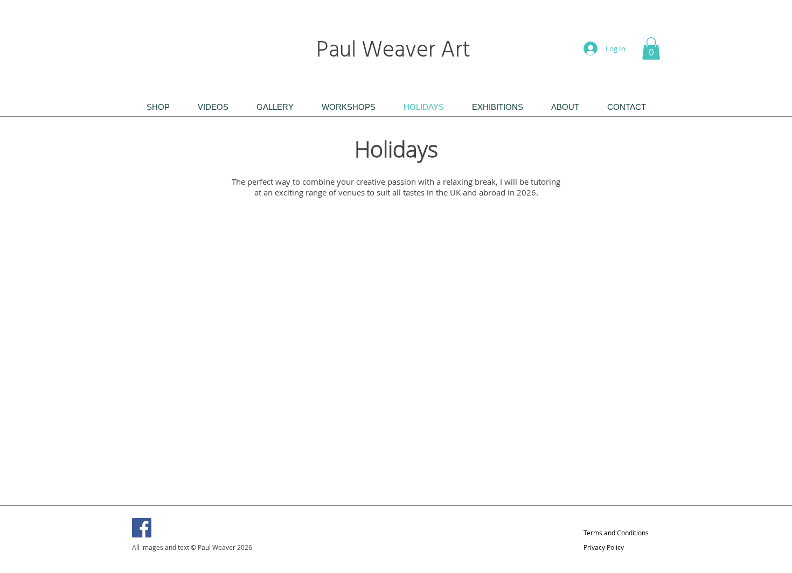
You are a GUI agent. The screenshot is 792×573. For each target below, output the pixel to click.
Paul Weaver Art (396, 51)
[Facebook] (141, 527)
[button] (651, 48)
